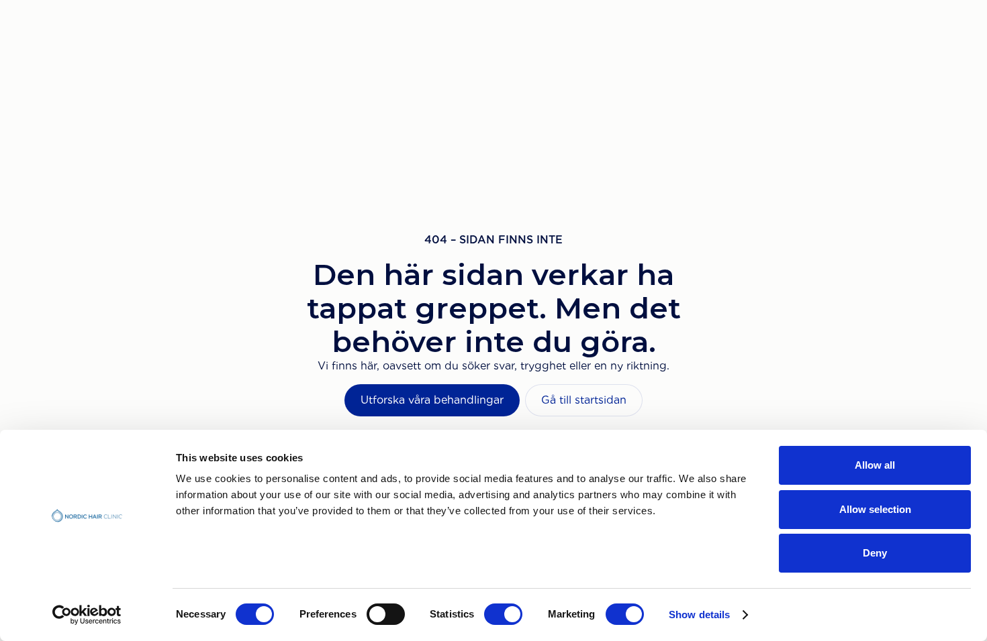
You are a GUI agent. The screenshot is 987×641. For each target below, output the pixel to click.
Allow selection (875, 509)
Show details (699, 614)
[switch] (386, 614)
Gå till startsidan (583, 400)
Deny (875, 553)
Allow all (875, 465)
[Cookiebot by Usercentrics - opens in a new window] (87, 615)
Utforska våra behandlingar (432, 400)
